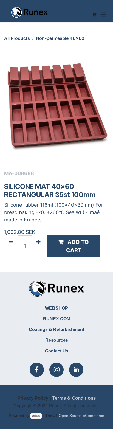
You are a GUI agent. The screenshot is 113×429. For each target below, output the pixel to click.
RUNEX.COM (56, 318)
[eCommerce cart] (94, 14)
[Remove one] (11, 246)
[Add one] (38, 246)
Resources (56, 340)
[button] (73, 246)
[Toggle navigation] (103, 15)
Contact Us (56, 351)
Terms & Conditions (74, 398)
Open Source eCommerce (81, 416)
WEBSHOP (56, 308)
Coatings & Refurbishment (56, 329)
